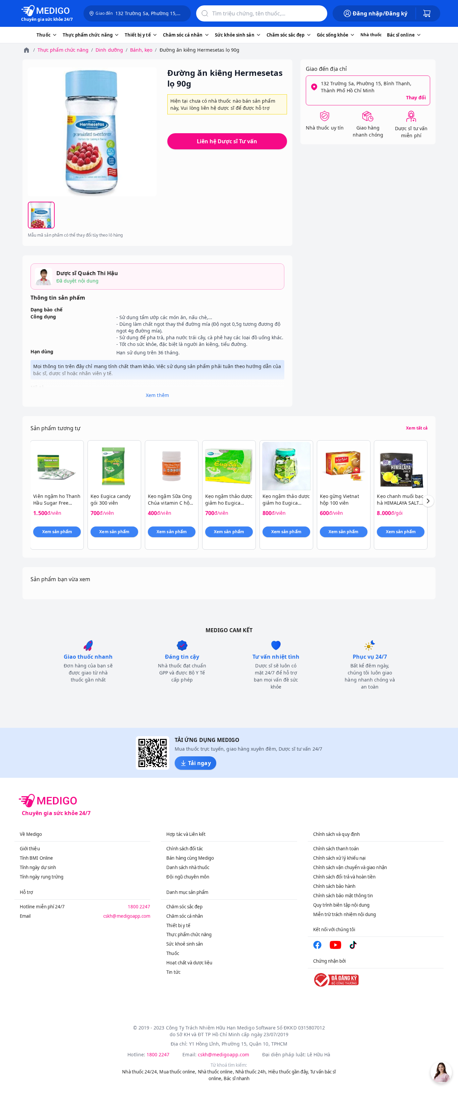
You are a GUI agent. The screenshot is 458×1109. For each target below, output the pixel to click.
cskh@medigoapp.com (126, 916)
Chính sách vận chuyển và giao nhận (350, 867)
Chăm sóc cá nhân (184, 916)
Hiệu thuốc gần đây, (288, 1072)
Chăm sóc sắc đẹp (184, 907)
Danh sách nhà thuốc (187, 867)
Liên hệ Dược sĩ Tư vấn (227, 141)
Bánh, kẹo (141, 50)
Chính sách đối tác (184, 849)
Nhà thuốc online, (216, 1072)
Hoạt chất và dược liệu (189, 963)
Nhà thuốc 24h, (251, 1072)
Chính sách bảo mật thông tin (343, 896)
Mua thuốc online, (177, 1072)
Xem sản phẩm (57, 532)
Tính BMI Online (36, 858)
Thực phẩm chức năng (63, 50)
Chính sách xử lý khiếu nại (339, 858)
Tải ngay (199, 763)
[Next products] (428, 501)
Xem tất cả (416, 428)
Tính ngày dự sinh (38, 867)
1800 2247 (139, 907)
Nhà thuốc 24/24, (140, 1072)
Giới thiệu (30, 849)
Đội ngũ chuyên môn (187, 877)
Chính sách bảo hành (334, 886)
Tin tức (173, 972)
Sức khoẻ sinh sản (184, 944)
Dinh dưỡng (109, 50)
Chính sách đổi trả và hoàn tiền (344, 877)
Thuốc (172, 953)
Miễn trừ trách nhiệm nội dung (344, 914)
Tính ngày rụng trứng (41, 877)
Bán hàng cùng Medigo (190, 858)
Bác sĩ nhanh (236, 1078)
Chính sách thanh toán (336, 849)
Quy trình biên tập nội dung (341, 905)
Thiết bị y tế (178, 925)
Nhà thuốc (371, 35)
